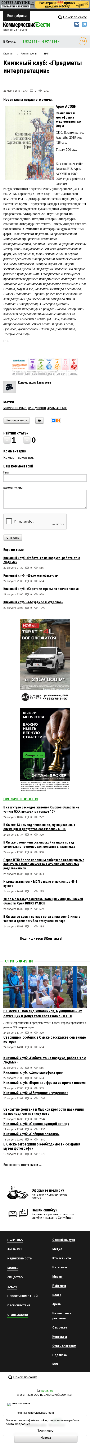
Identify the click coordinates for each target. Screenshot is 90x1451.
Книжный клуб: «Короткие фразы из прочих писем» (41, 589)
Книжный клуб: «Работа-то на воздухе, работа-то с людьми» (44, 1060)
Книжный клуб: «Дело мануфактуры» (30, 575)
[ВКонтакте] (53, 420)
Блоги (56, 1295)
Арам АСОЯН (57, 408)
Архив (56, 1304)
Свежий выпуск (63, 1239)
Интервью (59, 1267)
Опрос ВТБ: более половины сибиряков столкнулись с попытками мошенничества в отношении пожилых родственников (43, 864)
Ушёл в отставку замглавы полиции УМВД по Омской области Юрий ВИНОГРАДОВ (43, 901)
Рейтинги (59, 1285)
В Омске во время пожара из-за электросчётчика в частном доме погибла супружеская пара (41, 919)
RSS (55, 1364)
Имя (6, 472)
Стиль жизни (19, 961)
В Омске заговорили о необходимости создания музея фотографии (42, 1146)
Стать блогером (64, 1345)
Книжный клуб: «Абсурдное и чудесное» (33, 602)
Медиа (57, 1249)
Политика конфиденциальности (35, 1412)
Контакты (59, 1336)
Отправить (12, 537)
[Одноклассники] (58, 420)
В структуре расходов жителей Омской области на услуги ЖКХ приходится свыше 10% (41, 809)
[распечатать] (39, 423)
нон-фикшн (37, 408)
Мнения (57, 1276)
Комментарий (13, 488)
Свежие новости (20, 799)
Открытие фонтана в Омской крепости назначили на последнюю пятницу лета (43, 1111)
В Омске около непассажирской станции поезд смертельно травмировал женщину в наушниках (39, 844)
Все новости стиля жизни (20, 1165)
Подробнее (23, 1424)
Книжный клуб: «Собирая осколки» (31, 1134)
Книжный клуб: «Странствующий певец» (36, 1123)
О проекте (59, 1327)
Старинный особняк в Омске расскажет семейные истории (44, 1039)
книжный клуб (14, 408)
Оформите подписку (48, 1190)
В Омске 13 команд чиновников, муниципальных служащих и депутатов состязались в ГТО (39, 827)
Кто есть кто (61, 1258)
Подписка (59, 1355)
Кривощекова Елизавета (34, 382)
